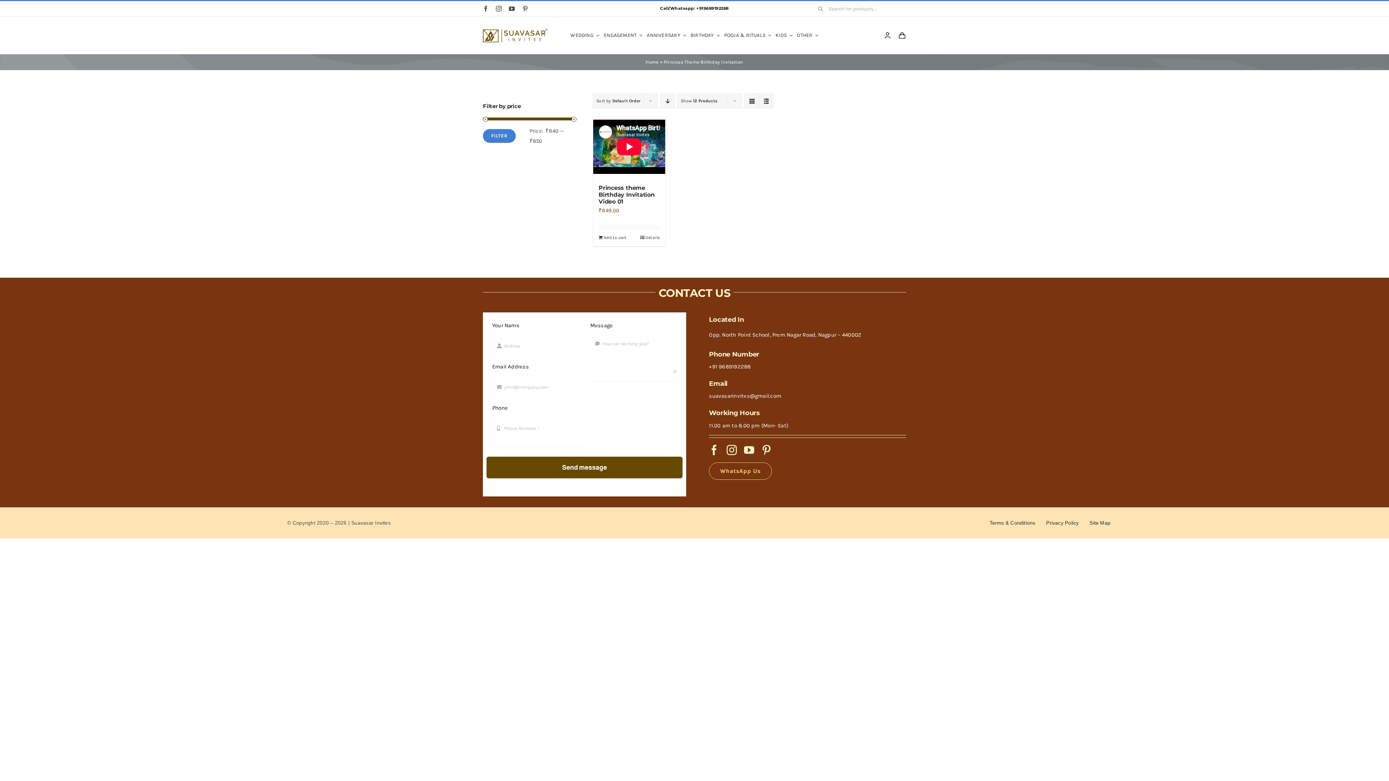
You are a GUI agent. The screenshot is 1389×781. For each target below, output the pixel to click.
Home (652, 62)
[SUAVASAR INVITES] (515, 31)
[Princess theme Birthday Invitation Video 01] (629, 148)
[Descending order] (667, 101)
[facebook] (486, 9)
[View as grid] (752, 101)
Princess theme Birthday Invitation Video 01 (626, 194)
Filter (499, 135)
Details (652, 237)
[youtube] (512, 9)
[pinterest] (525, 9)
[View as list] (766, 101)
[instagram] (499, 9)
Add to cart (615, 237)
